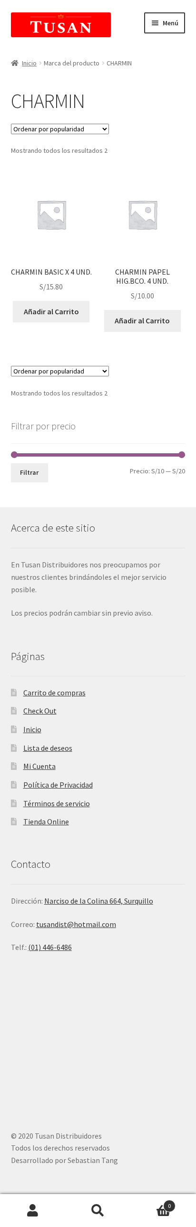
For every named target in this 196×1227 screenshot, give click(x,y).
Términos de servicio (56, 803)
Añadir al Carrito (51, 311)
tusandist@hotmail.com (76, 924)
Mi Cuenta (39, 766)
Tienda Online (46, 821)
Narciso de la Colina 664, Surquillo (98, 901)
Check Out (40, 710)
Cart (151, 1202)
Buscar (97, 1211)
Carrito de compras (54, 692)
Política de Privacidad (58, 785)
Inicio (29, 63)
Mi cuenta (32, 1211)
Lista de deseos (47, 748)
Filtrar (29, 472)
